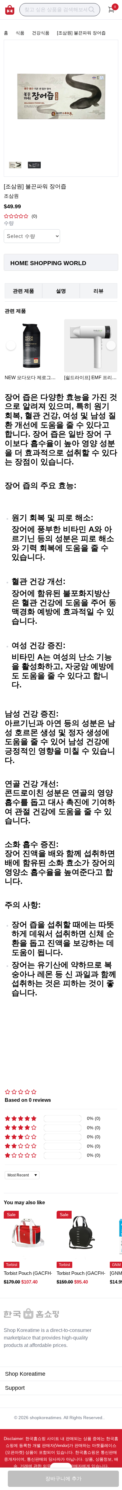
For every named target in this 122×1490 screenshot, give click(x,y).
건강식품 (40, 32)
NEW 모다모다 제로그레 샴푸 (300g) (30, 377)
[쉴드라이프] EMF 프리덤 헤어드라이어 (90, 377)
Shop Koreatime (25, 1374)
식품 (20, 32)
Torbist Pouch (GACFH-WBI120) (37, 1273)
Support (15, 1388)
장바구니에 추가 (63, 1478)
